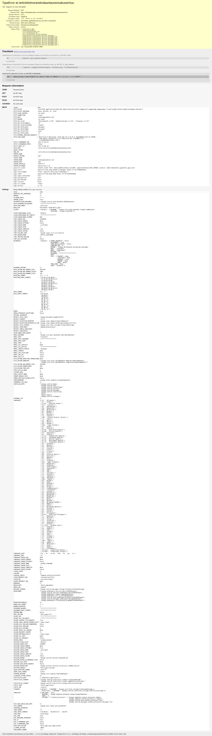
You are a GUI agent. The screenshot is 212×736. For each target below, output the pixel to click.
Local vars (11, 61)
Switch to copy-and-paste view (24, 51)
